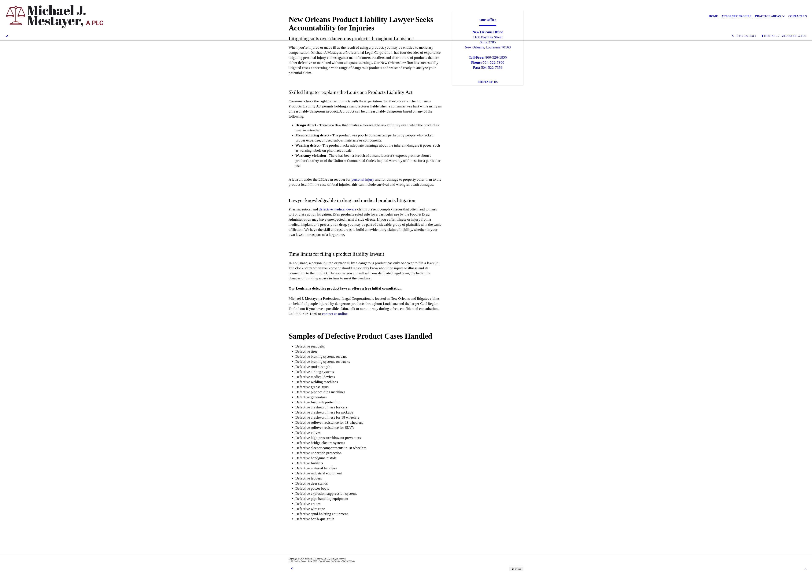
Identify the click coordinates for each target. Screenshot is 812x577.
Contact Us (797, 16)
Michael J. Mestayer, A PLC (785, 36)
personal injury (362, 179)
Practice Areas (768, 16)
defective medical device (337, 209)
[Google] (7, 36)
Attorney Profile (736, 16)
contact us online (335, 314)
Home (713, 16)
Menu (518, 568)
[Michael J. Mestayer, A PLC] (54, 16)
